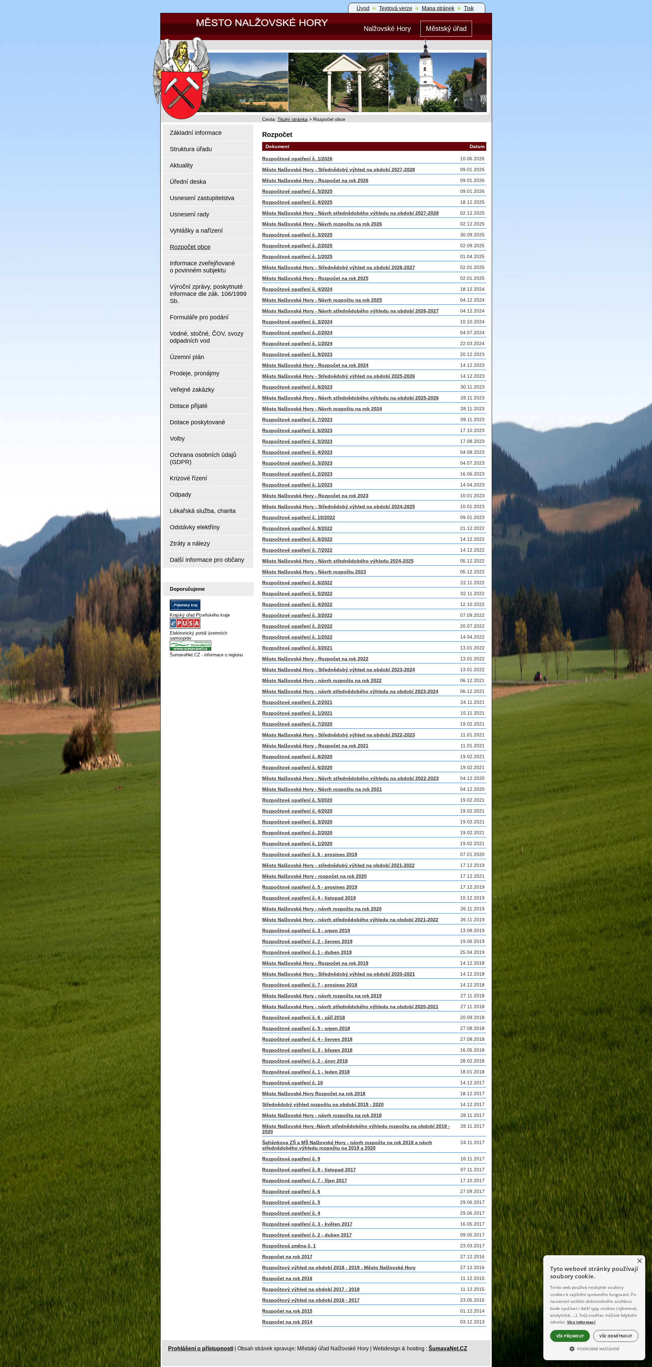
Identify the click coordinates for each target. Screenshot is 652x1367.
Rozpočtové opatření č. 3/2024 (297, 321)
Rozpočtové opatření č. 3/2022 (297, 615)
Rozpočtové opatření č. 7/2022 (297, 550)
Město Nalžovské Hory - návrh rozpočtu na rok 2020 (322, 908)
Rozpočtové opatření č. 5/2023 (297, 441)
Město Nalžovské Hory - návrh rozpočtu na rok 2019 (322, 995)
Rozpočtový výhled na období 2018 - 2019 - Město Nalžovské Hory (339, 1267)
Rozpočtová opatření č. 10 (292, 1082)
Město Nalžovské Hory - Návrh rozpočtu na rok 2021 (322, 789)
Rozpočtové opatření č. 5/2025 (297, 191)
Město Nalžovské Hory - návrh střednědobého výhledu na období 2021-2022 (350, 919)
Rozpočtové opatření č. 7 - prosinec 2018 (309, 985)
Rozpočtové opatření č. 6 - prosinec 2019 (309, 854)
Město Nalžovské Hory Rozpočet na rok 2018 (313, 1093)
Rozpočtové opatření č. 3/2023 (297, 463)
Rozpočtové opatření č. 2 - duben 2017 (307, 1235)
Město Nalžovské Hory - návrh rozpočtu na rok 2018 (322, 1115)
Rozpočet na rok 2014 (287, 1322)
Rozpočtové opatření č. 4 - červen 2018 (307, 1039)
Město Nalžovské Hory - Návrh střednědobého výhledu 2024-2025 (338, 561)
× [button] (639, 1261)
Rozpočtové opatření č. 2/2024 (297, 332)
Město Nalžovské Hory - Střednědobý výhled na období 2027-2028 (338, 169)
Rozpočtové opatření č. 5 (291, 1202)
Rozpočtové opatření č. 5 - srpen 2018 (306, 1028)
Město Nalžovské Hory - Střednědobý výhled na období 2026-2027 (338, 267)
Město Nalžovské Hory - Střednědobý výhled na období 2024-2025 (338, 506)
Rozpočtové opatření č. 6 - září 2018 (303, 1017)
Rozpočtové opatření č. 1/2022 (297, 637)
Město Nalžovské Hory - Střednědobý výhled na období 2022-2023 (338, 735)
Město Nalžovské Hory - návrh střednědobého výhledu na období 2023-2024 (350, 691)
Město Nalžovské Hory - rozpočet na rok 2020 (314, 876)
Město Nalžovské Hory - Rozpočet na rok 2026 (315, 180)
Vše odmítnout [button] (615, 1335)
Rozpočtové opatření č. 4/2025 (297, 202)
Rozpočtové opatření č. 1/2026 (297, 158)
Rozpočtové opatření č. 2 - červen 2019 (307, 941)
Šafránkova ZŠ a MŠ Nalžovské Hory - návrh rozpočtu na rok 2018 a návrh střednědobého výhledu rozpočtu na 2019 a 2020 (347, 1145)
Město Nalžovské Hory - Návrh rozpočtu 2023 (314, 571)
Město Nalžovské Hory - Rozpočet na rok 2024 (315, 365)
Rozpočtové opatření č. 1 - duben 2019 (307, 952)
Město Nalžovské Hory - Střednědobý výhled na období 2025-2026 (338, 376)
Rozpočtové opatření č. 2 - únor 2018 (305, 1061)
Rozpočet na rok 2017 (287, 1256)
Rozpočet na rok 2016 (287, 1278)
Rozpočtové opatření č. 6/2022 (297, 582)
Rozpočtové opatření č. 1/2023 (297, 484)
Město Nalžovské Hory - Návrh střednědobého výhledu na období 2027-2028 (350, 213)
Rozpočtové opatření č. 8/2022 (297, 539)
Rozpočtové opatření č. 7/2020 (297, 724)
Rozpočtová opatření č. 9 (291, 1158)
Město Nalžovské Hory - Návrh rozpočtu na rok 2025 (322, 300)
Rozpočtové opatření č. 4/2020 (297, 811)
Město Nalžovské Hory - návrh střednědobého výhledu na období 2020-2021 (350, 1006)
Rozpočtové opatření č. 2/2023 (297, 474)
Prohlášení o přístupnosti (200, 1348)
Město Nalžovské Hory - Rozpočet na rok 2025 (315, 278)
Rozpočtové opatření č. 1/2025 (297, 256)
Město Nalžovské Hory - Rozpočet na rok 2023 (315, 495)
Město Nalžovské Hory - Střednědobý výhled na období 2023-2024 (338, 669)
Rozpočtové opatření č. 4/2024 (297, 289)
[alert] (594, 1307)
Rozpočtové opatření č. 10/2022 (298, 517)
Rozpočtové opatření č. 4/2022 (297, 604)
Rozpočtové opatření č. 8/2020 (297, 756)
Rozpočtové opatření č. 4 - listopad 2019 (309, 898)
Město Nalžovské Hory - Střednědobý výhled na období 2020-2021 (338, 974)
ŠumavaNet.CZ (448, 1348)
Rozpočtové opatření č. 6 (291, 1191)
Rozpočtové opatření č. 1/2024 (297, 343)
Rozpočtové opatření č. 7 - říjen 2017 (304, 1180)
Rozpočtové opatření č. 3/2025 (297, 234)
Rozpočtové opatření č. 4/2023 (297, 452)
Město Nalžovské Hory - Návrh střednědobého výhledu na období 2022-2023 (350, 778)
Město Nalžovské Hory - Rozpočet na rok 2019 (315, 963)
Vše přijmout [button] (570, 1335)
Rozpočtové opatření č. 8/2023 (297, 387)
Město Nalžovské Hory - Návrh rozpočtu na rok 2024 (322, 408)
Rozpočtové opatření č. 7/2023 (297, 419)
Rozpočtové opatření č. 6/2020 (297, 767)
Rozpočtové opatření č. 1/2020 (297, 843)
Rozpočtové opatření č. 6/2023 (297, 430)
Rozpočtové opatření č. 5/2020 (297, 800)
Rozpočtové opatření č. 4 (291, 1213)
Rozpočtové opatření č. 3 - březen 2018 (307, 1050)
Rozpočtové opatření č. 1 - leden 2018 (306, 1072)
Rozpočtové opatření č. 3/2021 (297, 648)
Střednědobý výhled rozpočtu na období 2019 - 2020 (323, 1104)
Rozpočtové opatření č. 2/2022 (297, 626)
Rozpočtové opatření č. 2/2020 (297, 832)
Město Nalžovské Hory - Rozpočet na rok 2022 (315, 658)
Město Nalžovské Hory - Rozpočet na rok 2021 (315, 745)
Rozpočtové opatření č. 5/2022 (297, 593)
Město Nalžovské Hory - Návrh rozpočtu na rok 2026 (322, 224)
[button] (594, 1348)
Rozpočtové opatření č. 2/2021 (297, 702)
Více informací (581, 1322)
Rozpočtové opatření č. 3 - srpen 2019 (306, 930)
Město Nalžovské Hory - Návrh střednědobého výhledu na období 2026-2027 (350, 311)
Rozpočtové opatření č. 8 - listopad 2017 (309, 1169)
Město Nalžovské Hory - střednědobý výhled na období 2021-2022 (338, 865)
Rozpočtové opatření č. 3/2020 (297, 821)
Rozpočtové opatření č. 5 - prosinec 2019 (309, 887)
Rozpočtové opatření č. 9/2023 (297, 354)
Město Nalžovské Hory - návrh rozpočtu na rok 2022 (322, 680)
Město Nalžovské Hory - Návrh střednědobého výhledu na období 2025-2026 (350, 398)
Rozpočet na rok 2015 (287, 1311)
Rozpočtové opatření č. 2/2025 (297, 245)
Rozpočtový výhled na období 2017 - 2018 (311, 1289)
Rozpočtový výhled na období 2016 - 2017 (311, 1300)
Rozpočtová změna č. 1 (289, 1245)
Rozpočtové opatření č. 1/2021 (297, 713)
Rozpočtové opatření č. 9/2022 (297, 528)
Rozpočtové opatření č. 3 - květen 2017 (307, 1224)
